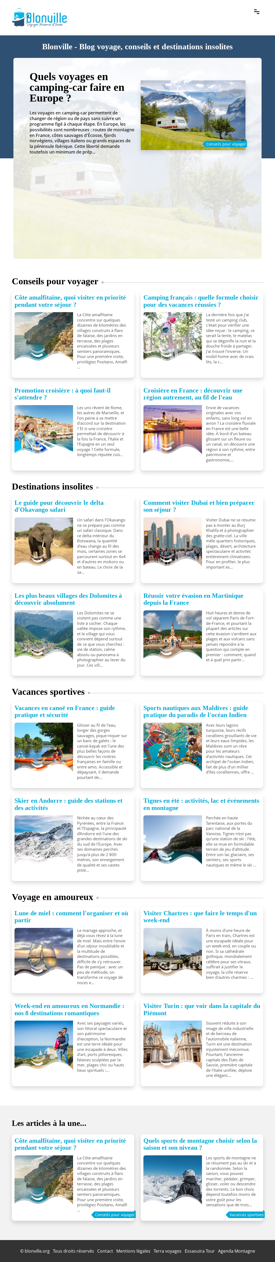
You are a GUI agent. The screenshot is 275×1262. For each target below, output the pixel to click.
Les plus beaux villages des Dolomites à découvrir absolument (68, 599)
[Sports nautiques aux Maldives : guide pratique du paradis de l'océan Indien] (172, 749)
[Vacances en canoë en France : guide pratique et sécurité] (44, 749)
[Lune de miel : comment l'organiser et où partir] (44, 954)
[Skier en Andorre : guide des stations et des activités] (44, 842)
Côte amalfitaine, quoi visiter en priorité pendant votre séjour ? (70, 301)
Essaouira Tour (200, 1251)
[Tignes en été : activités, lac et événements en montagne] (172, 842)
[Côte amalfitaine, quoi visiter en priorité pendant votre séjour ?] (44, 339)
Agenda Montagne (236, 1251)
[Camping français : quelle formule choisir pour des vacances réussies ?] (172, 339)
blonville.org (37, 1251)
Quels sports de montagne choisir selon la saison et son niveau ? (200, 1144)
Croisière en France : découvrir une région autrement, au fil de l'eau (193, 394)
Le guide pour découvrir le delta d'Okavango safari (59, 506)
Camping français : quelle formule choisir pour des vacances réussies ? (201, 301)
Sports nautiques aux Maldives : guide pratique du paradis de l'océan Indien (195, 711)
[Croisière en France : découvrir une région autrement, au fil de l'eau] (172, 432)
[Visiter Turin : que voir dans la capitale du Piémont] (172, 1047)
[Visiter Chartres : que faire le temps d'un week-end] (172, 954)
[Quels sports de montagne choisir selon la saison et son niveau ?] (172, 1182)
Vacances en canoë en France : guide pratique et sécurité (65, 711)
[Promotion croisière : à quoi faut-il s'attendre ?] (44, 432)
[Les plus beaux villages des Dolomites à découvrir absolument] (44, 637)
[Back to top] (260, 1247)
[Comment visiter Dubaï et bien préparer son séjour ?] (172, 544)
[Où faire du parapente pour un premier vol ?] (193, 110)
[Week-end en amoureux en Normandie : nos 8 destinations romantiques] (44, 1047)
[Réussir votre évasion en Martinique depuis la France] (172, 637)
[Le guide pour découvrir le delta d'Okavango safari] (44, 544)
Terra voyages (168, 1251)
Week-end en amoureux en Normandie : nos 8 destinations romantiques (69, 1009)
